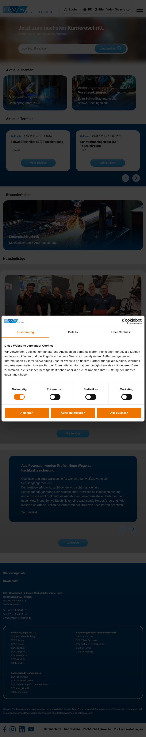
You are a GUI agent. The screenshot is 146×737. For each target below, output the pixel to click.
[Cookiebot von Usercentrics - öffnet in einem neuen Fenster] (125, 321)
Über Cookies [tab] (120, 332)
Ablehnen (26, 412)
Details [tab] (73, 332)
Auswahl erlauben (73, 412)
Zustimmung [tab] (25, 332)
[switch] (55, 397)
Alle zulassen (119, 412)
